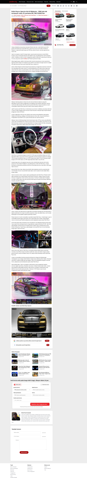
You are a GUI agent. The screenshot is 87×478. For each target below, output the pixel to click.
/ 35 (14, 308)
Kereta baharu (58, 11)
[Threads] (69, 6)
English (45, 466)
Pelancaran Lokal (30, 1)
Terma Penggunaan (31, 471)
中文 (76, 1)
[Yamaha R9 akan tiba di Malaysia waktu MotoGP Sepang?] (35, 368)
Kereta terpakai (65, 11)
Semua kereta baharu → (71, 42)
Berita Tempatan (22, 1)
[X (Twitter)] (66, 6)
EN (71, 1)
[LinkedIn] (77, 6)
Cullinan (25, 58)
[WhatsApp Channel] (74, 6)
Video (11, 476)
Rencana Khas (52, 1)
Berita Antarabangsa (39, 1)
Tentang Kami (29, 466)
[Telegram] (71, 6)
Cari (48, 5)
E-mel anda (16, 436)
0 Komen (23, 16)
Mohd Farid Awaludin (43, 15)
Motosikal (58, 1)
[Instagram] (61, 6)
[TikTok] (63, 6)
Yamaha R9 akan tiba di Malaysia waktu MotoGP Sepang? (44, 367)
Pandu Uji (46, 1)
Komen (17, 440)
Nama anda (16, 432)
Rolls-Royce (33, 15)
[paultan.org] (13, 2)
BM (73, 1)
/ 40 (14, 273)
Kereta (22, 15)
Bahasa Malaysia (47, 468)
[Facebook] (58, 6)
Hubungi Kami (30, 468)
